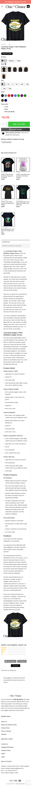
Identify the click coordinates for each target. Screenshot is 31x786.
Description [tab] (6, 242)
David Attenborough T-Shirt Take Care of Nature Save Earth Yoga (22, 203)
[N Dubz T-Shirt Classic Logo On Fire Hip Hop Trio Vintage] (8, 192)
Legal (2, 757)
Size (2, 80)
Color (3, 92)
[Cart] (28, 6)
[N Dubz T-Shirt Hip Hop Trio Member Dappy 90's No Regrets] (8, 164)
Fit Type (3, 57)
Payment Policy (5, 750)
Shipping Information (7, 747)
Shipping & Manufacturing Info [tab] (11, 245)
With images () (11, 661)
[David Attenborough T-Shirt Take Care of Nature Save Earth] (8, 219)
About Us (4, 721)
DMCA (3, 753)
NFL (10, 44)
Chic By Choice (18, 699)
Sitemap (3, 734)
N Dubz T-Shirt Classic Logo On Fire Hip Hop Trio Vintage (7, 203)
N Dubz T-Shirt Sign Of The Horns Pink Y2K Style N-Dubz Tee (23, 176)
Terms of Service (6, 731)
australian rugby (6, 142)
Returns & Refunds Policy (9, 725)
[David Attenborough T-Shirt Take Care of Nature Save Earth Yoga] (23, 192)
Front (6, 106)
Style (3, 64)
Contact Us (4, 744)
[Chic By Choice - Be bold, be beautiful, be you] (15, 6)
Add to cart (19, 124)
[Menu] (2, 6)
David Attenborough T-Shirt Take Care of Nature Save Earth (7, 230)
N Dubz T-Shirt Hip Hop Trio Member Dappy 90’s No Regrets (7, 176)
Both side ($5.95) (9, 111)
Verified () (22, 661)
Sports (3, 44)
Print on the (4, 104)
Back (6, 109)
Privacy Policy (5, 728)
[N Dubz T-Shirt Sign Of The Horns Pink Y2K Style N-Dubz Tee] (23, 164)
